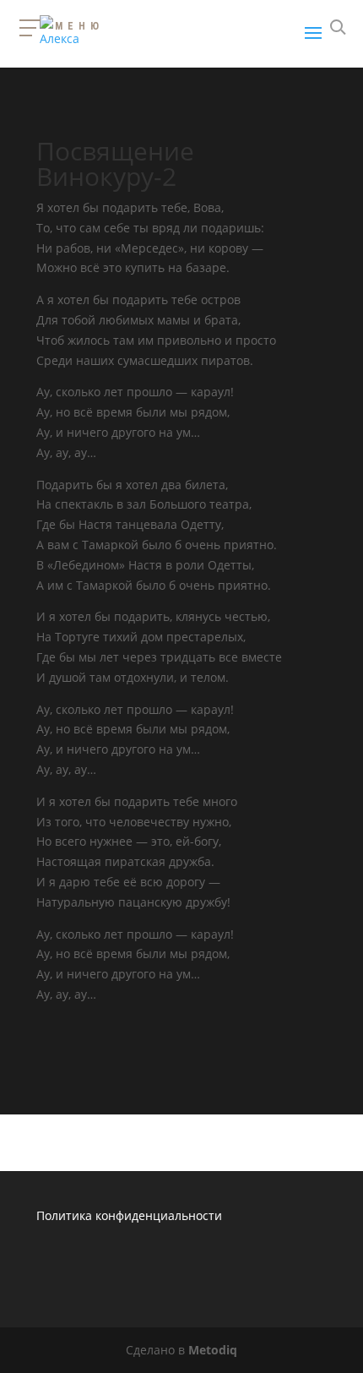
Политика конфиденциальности (129, 1215)
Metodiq (212, 1350)
